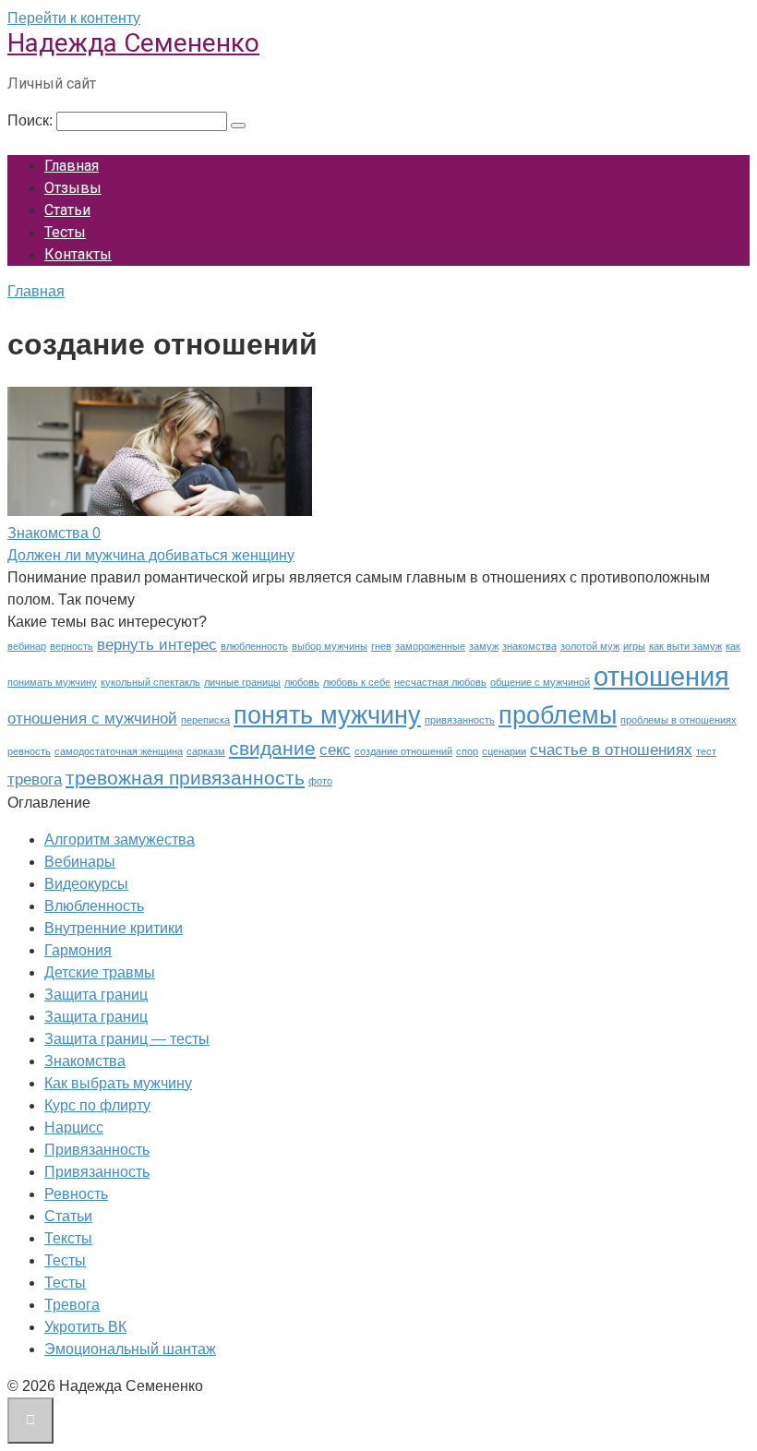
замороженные (430, 646)
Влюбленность (94, 906)
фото (320, 780)
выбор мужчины (329, 646)
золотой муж (589, 646)
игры (634, 646)
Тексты (68, 1238)
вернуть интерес (157, 645)
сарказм (205, 751)
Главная (71, 165)
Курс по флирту (97, 1105)
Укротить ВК (85, 1327)
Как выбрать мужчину (118, 1083)
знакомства (529, 646)
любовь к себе (357, 682)
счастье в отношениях (611, 750)
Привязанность (97, 1149)
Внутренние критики (113, 928)
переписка (205, 720)
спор (467, 751)
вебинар (26, 646)
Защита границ (96, 994)
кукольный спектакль (150, 682)
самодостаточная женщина (118, 751)
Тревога (72, 1305)
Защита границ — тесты (127, 1039)
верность (71, 646)
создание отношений (403, 751)
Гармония (78, 950)
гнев (381, 646)
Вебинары (79, 861)
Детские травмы (99, 972)
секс (335, 750)
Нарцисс (73, 1127)
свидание (272, 748)
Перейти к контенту (73, 18)
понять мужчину (327, 715)
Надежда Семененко (133, 43)
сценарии (504, 751)
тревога (34, 779)
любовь (301, 682)
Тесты (65, 232)
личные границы (242, 682)
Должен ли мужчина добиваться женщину (150, 555)
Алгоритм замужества (119, 839)
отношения (661, 676)
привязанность (460, 720)
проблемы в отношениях (678, 720)
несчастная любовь (440, 682)
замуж (484, 646)
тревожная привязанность (185, 777)
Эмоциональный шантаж (130, 1349)
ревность (29, 751)
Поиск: (31, 120)
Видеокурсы (86, 884)
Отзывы (73, 188)
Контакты (78, 254)
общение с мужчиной (540, 682)
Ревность (76, 1194)
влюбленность (254, 646)
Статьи (67, 210)
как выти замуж (685, 646)
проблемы (558, 715)
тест (706, 751)
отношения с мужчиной (92, 718)
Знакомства (85, 1061)
